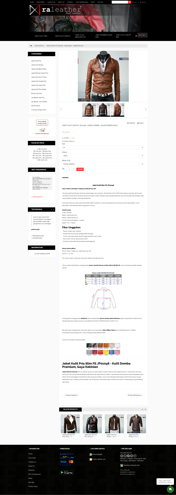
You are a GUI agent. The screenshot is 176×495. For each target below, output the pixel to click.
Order (81, 169)
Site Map (122, 476)
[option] (70, 426)
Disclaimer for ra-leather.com (127, 472)
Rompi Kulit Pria (36, 93)
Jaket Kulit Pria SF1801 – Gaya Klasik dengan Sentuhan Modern (114, 437)
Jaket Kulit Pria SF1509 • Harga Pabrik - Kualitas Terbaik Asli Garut (135, 437)
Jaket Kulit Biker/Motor (39, 69)
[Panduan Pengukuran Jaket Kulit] (42, 129)
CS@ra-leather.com (99, 459)
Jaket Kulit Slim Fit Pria (39, 77)
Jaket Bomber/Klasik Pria (39, 73)
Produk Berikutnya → (135, 395)
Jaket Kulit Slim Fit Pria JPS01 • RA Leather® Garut (68, 436)
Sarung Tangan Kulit (39, 110)
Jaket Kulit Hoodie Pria (38, 81)
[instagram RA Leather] (135, 455)
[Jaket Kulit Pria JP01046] (89, 110)
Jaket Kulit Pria (36, 61)
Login (135, 2)
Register (143, 2)
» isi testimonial (36, 238)
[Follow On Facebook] (121, 455)
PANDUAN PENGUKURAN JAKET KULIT (106, 321)
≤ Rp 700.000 (42, 149)
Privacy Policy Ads (125, 470)
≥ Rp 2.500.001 (42, 160)
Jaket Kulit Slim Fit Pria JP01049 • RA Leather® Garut (90, 436)
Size (63, 144)
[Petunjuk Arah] (122, 465)
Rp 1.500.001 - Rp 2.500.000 (42, 158)
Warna (64, 152)
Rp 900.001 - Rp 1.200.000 (42, 153)
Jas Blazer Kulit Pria (37, 97)
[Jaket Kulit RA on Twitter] (125, 455)
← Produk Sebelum (71, 395)
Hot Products (35, 106)
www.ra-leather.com (129, 474)
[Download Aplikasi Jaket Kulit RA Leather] (66, 472)
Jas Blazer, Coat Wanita (39, 101)
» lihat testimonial (37, 236)
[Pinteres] (131, 455)
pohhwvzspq (35, 229)
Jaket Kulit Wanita (37, 65)
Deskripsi (65, 177)
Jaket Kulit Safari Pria (38, 85)
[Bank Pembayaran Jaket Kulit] (66, 459)
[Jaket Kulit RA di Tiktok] (128, 455)
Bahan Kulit (66, 160)
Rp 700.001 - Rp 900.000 (42, 151)
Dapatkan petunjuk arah (132, 465)
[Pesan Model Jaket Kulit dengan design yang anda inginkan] (42, 120)
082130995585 (97, 454)
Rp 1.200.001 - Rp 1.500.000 (42, 155)
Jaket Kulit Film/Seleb (38, 89)
